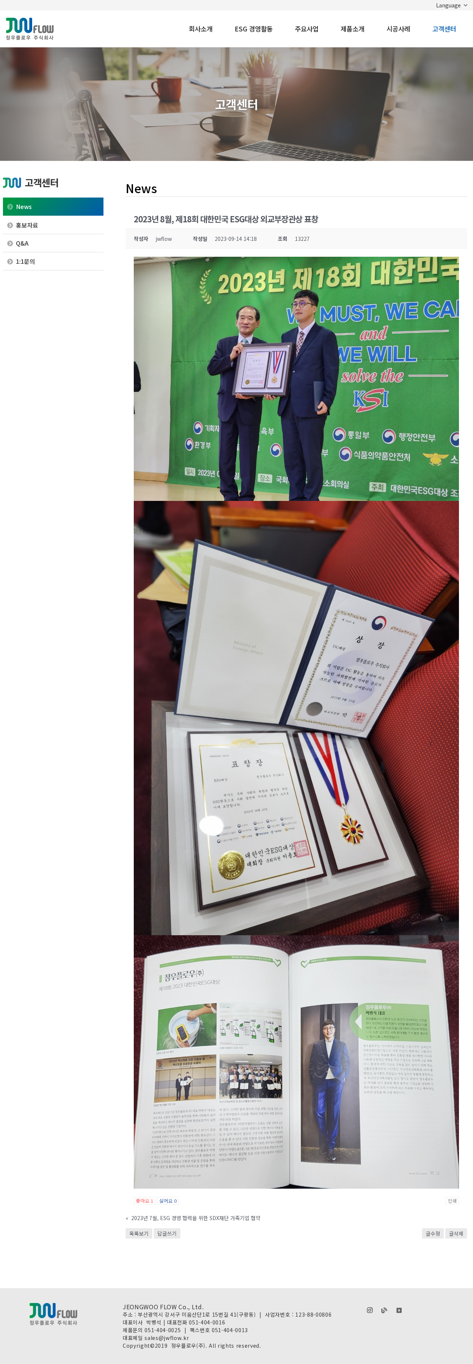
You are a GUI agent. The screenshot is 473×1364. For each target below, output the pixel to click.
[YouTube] (399, 1310)
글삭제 (456, 1233)
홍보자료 (27, 224)
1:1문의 (25, 261)
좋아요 (144, 1200)
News (24, 206)
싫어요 (168, 1200)
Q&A (22, 243)
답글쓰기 (167, 1233)
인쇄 (452, 1200)
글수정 (433, 1233)
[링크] (30, 29)
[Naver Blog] (384, 1310)
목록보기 (139, 1233)
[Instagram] (369, 1310)
